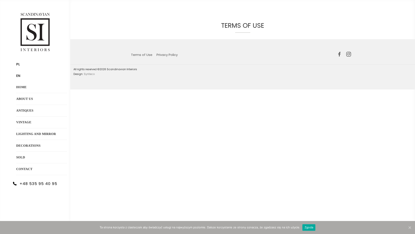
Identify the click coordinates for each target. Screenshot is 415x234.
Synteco (89, 74)
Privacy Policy (167, 54)
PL (18, 64)
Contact (24, 169)
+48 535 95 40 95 (38, 183)
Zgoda (309, 227)
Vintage (23, 122)
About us (24, 99)
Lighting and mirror (36, 134)
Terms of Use (141, 54)
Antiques (24, 110)
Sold (20, 157)
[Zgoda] (409, 227)
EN (18, 75)
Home (21, 87)
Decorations (28, 145)
